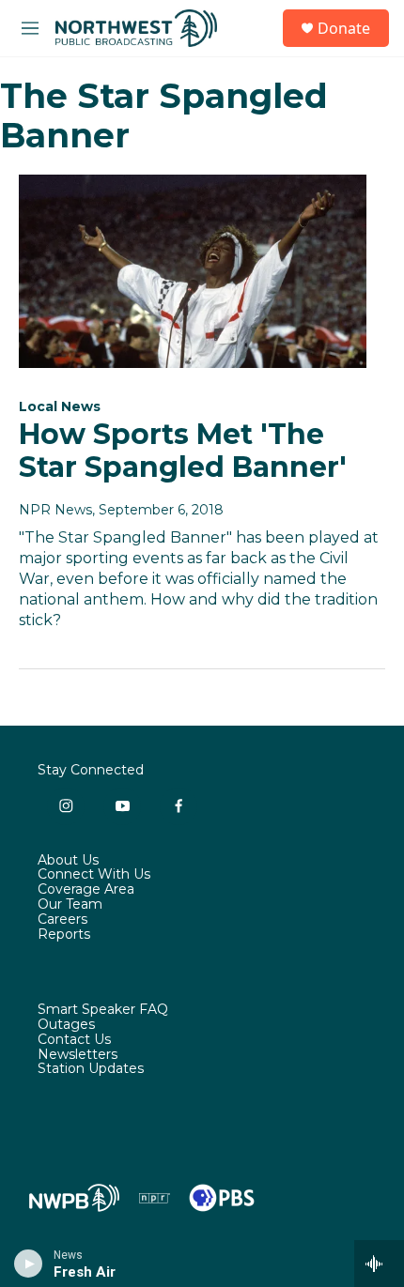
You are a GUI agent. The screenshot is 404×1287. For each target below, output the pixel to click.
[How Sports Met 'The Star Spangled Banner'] (192, 271)
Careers (62, 919)
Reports (64, 934)
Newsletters (77, 1055)
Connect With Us (94, 874)
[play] (28, 1263)
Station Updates (91, 1069)
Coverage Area (86, 889)
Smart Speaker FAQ (103, 1010)
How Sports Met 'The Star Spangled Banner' (183, 450)
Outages (66, 1025)
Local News (60, 406)
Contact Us (74, 1040)
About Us (68, 860)
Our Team (70, 904)
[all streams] (379, 1263)
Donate (344, 28)
